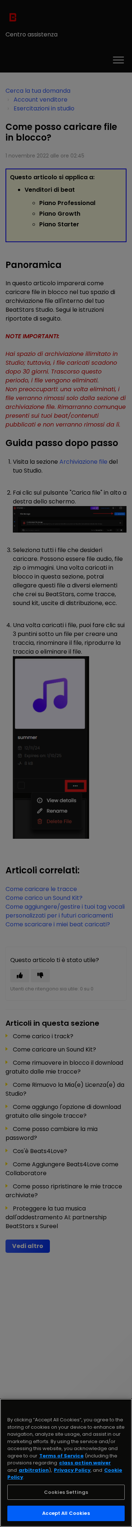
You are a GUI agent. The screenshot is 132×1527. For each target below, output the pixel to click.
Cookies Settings (66, 1492)
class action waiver (85, 1462)
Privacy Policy (72, 1470)
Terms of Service (61, 1455)
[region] (66, 1463)
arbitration (34, 1470)
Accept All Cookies (65, 1513)
